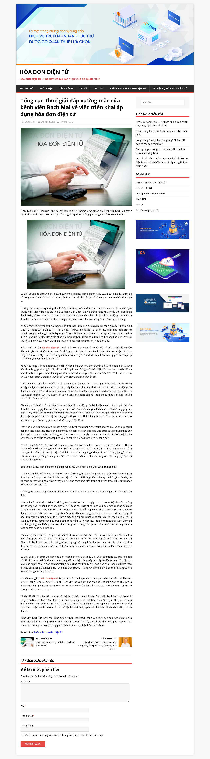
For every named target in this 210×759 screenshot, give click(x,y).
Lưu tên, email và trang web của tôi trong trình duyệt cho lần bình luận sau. (63, 735)
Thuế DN (141, 199)
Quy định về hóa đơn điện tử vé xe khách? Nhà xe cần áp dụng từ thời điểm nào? (162, 162)
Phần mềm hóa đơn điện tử (48, 632)
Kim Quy (140, 121)
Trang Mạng (27, 725)
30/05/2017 (30, 121)
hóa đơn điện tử (50, 347)
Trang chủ (26, 88)
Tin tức (98, 88)
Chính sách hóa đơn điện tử (128, 88)
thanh (139, 131)
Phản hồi (25, 681)
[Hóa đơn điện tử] (105, 63)
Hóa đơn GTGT (144, 188)
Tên (23, 706)
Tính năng (66, 88)
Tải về (83, 88)
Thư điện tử (27, 715)
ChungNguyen (48, 121)
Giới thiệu (46, 88)
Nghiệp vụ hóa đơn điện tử (170, 88)
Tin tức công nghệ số (147, 210)
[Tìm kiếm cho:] (163, 102)
